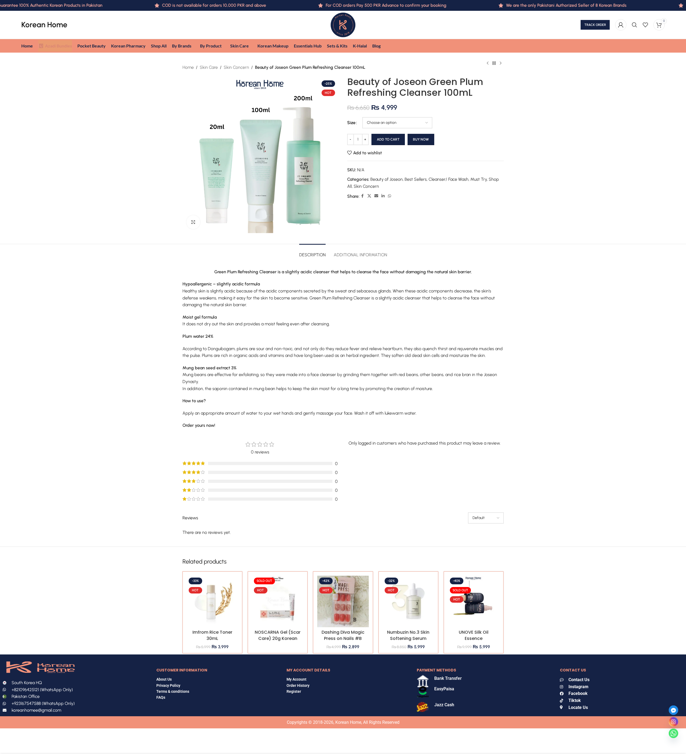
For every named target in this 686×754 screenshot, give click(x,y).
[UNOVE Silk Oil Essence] (473, 601)
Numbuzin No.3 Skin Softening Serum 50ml (408, 638)
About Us (164, 679)
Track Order (595, 25)
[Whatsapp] (673, 733)
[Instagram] (673, 721)
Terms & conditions (172, 691)
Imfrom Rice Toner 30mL (212, 635)
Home (188, 67)
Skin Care (209, 67)
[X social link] (369, 196)
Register (294, 691)
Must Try (478, 179)
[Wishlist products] (645, 24)
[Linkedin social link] (383, 196)
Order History (298, 685)
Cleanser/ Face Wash (448, 179)
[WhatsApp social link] (389, 196)
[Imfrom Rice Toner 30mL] (212, 601)
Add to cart (388, 139)
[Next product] (500, 63)
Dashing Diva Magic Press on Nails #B (343, 635)
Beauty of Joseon (386, 179)
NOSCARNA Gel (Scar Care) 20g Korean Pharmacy (278, 638)
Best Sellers (416, 179)
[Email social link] (376, 196)
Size (351, 122)
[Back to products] (494, 63)
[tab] (312, 252)
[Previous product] (487, 63)
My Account (296, 679)
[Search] (634, 24)
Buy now (421, 139)
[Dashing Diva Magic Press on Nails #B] (342, 601)
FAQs (161, 697)
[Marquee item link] (547, 5)
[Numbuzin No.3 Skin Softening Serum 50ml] (408, 601)
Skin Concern (236, 67)
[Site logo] (343, 24)
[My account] (620, 24)
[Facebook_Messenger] (673, 710)
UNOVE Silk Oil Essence (473, 635)
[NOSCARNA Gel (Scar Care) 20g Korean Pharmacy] (277, 601)
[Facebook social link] (362, 196)
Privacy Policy (168, 685)
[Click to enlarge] (193, 222)
